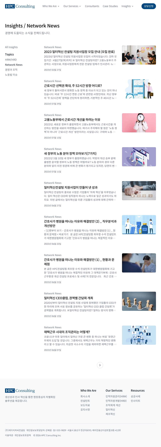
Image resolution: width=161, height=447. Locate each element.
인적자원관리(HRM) (116, 396)
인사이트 (135, 401)
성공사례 (135, 396)
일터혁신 (110, 409)
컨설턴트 (85, 401)
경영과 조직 (11, 69)
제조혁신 (110, 414)
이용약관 (9, 435)
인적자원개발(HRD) (116, 401)
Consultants (92, 6)
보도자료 (85, 405)
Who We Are (49, 6)
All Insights (11, 47)
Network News (13, 64)
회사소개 (85, 396)
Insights (126, 6)
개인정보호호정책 (22, 435)
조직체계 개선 (113, 405)
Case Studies (110, 6)
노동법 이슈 (11, 74)
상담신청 (148, 6)
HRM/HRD (11, 59)
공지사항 (85, 409)
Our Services (71, 6)
